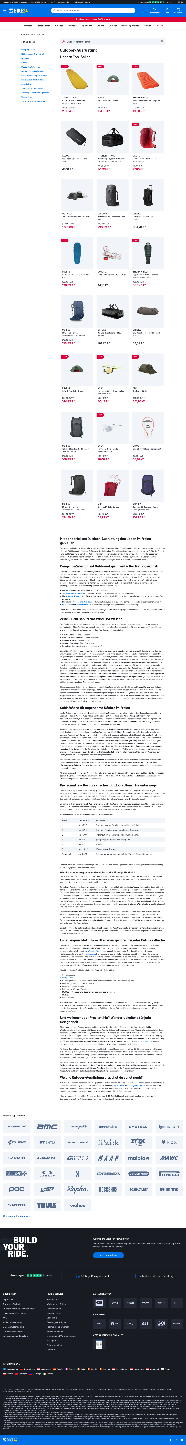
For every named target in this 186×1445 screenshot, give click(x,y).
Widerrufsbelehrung (12, 1322)
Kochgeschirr (67, 978)
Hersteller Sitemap (55, 1331)
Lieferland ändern (74, 1398)
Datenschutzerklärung (13, 1327)
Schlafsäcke (26, 84)
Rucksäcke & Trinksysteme (33, 80)
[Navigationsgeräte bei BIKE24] (145, 1085)
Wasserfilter (26, 97)
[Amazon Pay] (161, 1303)
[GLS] (146, 1324)
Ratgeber (51, 1349)
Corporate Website (12, 1304)
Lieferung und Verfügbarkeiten (61, 1336)
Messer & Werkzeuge (30, 67)
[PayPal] (146, 1303)
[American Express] (130, 1303)
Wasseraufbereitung (96, 951)
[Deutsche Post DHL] (99, 1324)
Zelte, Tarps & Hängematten (33, 101)
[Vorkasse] (177, 1303)
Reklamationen (54, 1308)
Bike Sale (80, 19)
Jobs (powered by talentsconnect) (19, 1308)
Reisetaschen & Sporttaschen (34, 75)
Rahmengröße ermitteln (58, 1327)
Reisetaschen (82, 605)
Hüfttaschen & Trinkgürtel (32, 54)
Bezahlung (52, 1317)
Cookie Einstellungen (13, 1331)
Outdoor (30, 34)
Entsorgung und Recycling (15, 1336)
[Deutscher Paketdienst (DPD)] (115, 1324)
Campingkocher (88, 954)
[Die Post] (130, 1324)
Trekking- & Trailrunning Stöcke (35, 93)
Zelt (66, 590)
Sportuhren (119, 1085)
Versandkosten (54, 1313)
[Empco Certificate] (99, 1344)
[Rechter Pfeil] (90, 79)
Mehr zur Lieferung (38, 1410)
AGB (5, 1317)
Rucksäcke (67, 605)
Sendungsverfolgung (57, 1322)
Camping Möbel (28, 50)
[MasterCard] (99, 1303)
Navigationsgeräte (137, 1085)
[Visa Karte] (115, 1303)
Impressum (8, 1299)
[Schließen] (162, 41)
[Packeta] (177, 1324)
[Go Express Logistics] (161, 1324)
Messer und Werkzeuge (83, 602)
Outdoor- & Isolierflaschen (33, 71)
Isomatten (25, 58)
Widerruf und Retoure (57, 1304)
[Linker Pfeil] (63, 79)
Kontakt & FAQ (53, 1299)
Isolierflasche (143, 1041)
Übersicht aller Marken (15, 1216)
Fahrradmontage (55, 1345)
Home (23, 34)
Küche (24, 62)
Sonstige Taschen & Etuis (32, 88)
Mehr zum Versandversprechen (114, 1417)
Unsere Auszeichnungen (14, 1313)
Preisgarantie (53, 1340)
